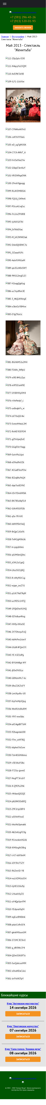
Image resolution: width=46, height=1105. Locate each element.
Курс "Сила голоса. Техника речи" (23, 1049)
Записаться (23, 1013)
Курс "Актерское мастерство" (23, 1003)
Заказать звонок (23, 27)
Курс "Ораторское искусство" (23, 1026)
